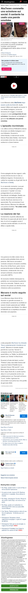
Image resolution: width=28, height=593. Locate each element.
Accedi (25, 2)
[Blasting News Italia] (9, 2)
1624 (20, 544)
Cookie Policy (17, 582)
